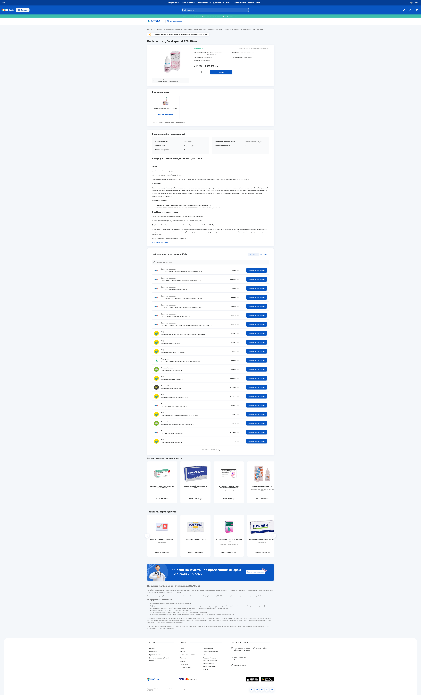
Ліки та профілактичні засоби (172, 29)
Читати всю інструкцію (160, 242)
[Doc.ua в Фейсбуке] (252, 690)
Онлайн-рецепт (185, 667)
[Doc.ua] (8, 10)
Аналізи (183, 661)
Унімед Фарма (205, 60)
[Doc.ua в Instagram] (257, 690)
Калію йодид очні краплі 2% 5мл (165, 108)
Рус (411, 3)
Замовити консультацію (255, 572)
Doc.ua (150, 689)
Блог (204, 655)
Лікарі (182, 648)
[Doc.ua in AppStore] (252, 679)
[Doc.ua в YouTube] (267, 690)
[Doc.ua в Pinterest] (272, 690)
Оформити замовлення (256, 270)
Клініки (182, 651)
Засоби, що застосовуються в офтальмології (216, 53)
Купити (221, 72)
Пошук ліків (184, 664)
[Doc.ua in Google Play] (267, 679)
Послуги (183, 658)
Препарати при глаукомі (230, 29)
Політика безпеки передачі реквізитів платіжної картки (210, 660)
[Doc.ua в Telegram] (262, 690)
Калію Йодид (208, 57)
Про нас (152, 648)
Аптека (152, 29)
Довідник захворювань (211, 651)
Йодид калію (248, 57)
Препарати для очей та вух (192, 29)
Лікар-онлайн (208, 648)
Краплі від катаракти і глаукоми (211, 29)
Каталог (24, 10)
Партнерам (153, 651)
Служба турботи (261, 648)
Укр (416, 3)
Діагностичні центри (187, 655)
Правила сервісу (155, 655)
